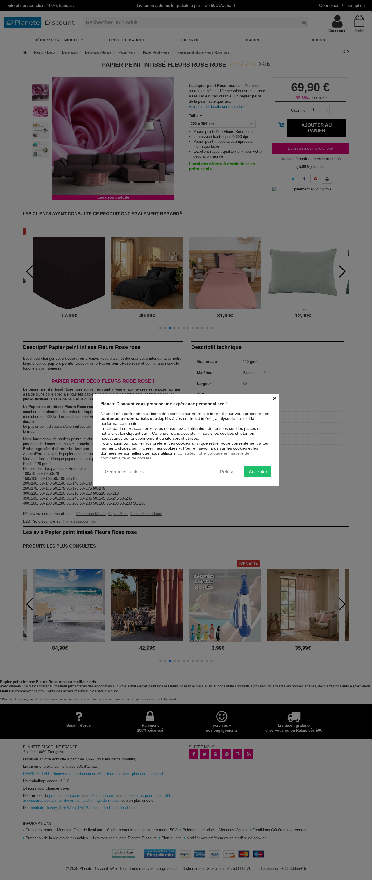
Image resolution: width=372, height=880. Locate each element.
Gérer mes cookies (124, 471)
